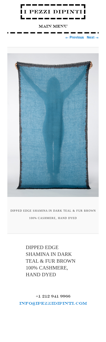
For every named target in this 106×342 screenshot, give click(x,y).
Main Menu (53, 26)
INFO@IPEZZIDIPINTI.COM (53, 303)
